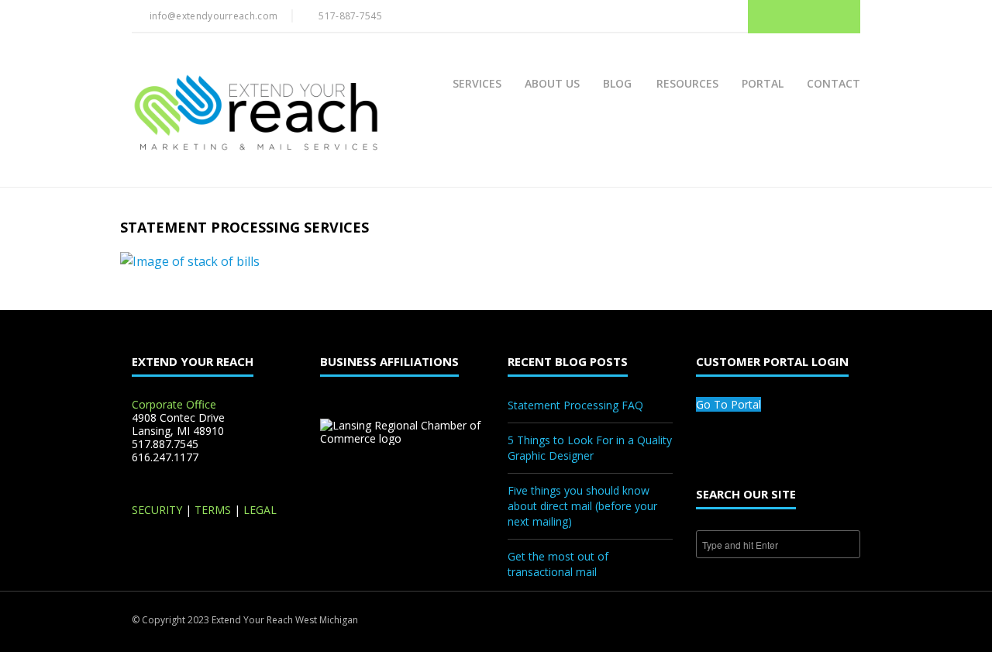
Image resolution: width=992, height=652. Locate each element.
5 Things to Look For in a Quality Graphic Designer (590, 448)
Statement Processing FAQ (575, 405)
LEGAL (260, 509)
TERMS (213, 509)
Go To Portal (728, 404)
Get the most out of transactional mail (558, 564)
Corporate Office (174, 404)
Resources (687, 83)
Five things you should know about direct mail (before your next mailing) (582, 506)
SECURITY (157, 509)
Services (477, 83)
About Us (552, 83)
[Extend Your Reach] (255, 114)
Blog (617, 83)
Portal (763, 83)
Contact (833, 83)
